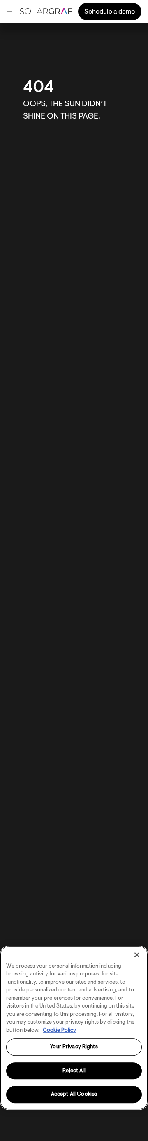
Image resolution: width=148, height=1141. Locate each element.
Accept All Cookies (74, 1094)
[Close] (137, 955)
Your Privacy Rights (73, 1047)
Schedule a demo (109, 12)
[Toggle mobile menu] (11, 11)
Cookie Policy (59, 1030)
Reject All (73, 1070)
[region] (74, 1028)
